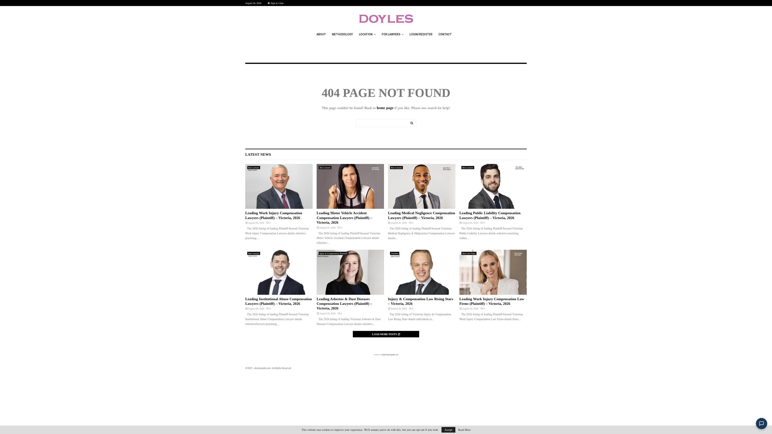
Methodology (342, 34)
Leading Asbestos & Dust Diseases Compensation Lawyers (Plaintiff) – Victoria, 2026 (344, 303)
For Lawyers (391, 34)
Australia (394, 253)
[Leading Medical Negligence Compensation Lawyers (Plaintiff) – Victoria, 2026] (421, 186)
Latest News (258, 155)
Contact (445, 34)
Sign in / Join (276, 3)
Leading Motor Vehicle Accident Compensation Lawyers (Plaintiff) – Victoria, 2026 (344, 217)
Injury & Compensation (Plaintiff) (333, 253)
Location (366, 34)
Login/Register (421, 34)
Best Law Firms (468, 253)
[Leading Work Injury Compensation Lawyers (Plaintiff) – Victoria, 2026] (279, 186)
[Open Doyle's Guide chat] (761, 423)
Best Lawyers (253, 167)
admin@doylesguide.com (390, 355)
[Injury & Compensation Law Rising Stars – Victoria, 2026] (421, 272)
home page (385, 107)
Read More (464, 429)
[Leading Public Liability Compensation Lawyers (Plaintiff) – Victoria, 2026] (493, 186)
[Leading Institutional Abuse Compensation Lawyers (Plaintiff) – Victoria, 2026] (279, 272)
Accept (448, 430)
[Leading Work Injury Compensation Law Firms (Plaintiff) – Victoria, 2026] (493, 272)
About (321, 34)
